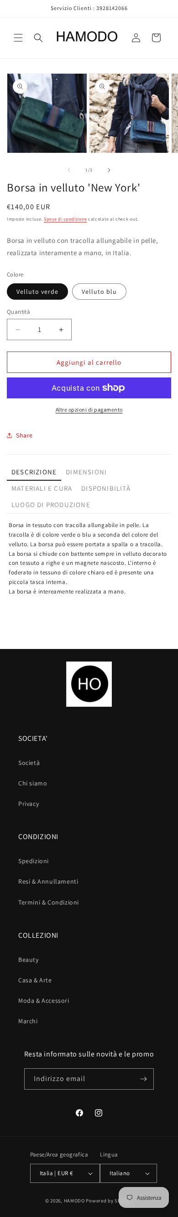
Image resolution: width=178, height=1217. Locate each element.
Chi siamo (32, 783)
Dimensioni (86, 472)
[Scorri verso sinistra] (69, 170)
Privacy (28, 804)
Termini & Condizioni (48, 902)
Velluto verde (37, 291)
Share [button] (24, 435)
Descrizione (34, 472)
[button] (18, 38)
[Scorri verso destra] (109, 170)
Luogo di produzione (50, 504)
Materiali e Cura (41, 488)
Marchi (28, 1021)
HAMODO (74, 1200)
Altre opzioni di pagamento (89, 409)
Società (29, 763)
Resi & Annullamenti (48, 881)
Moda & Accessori (43, 1000)
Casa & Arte (35, 980)
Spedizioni (33, 861)
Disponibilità (106, 488)
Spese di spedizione (65, 219)
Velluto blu (99, 291)
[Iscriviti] (143, 1079)
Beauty (28, 959)
